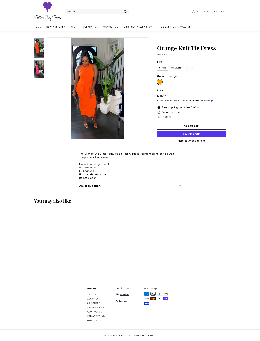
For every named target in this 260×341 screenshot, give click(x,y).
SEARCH (91, 294)
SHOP (74, 26)
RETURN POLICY (95, 307)
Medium (176, 67)
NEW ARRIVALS (55, 26)
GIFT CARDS (94, 320)
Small (162, 67)
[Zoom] (97, 88)
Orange (159, 82)
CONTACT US (94, 311)
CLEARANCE (90, 26)
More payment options (192, 140)
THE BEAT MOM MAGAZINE (174, 26)
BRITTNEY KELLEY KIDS (138, 26)
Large (189, 67)
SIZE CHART (93, 303)
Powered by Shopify (143, 335)
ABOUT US (92, 298)
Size (159, 62)
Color (167, 76)
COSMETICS (110, 26)
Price (160, 90)
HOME (37, 26)
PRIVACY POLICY (96, 316)
